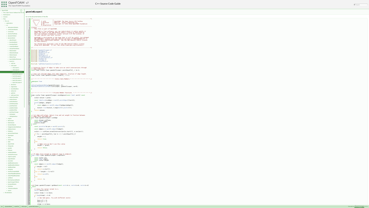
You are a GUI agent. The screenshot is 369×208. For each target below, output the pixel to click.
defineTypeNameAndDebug (39, 85)
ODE (9, 142)
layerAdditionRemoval (15, 59)
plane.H (41, 54)
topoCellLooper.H (17, 82)
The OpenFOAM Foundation (19, 6)
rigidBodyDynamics (13, 163)
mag (38, 195)
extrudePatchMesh (14, 48)
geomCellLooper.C (17, 72)
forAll (36, 102)
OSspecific (10, 146)
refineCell (13, 91)
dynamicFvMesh (12, 36)
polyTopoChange (13, 112)
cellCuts (13, 63)
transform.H (43, 61)
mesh (9, 137)
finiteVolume (11, 122)
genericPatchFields (13, 133)
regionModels (11, 158)
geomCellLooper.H (17, 74)
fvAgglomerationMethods (14, 127)
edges (57, 105)
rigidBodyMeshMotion (13, 165)
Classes (5, 17)
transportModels (12, 184)
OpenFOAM (16, 2)
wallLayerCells (15, 95)
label (73, 95)
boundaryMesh (13, 42)
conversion (11, 31)
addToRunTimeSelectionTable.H (49, 64)
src (7, 25)
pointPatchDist (13, 106)
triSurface (10, 186)
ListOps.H (42, 60)
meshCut (11, 61)
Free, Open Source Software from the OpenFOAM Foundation (19, 12)
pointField (43, 126)
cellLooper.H (15, 69)
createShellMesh (13, 46)
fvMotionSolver (12, 129)
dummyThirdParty (12, 33)
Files (4, 19)
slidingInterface (13, 116)
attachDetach (12, 40)
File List (7, 21)
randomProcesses (12, 154)
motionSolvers (13, 99)
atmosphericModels (13, 27)
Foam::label (35, 155)
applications (9, 23)
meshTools (11, 139)
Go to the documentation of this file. (37, 16)
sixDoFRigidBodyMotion (14, 173)
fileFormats (11, 120)
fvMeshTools (12, 57)
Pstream (10, 150)
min (45, 107)
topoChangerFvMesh (13, 182)
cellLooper (14, 65)
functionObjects (12, 125)
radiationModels (12, 152)
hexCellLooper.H (16, 78)
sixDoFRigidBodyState (14, 175)
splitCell (13, 93)
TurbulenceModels (13, 188)
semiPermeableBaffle (13, 171)
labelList (42, 100)
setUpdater (12, 114)
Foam (40, 81)
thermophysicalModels (14, 180)
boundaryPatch (13, 44)
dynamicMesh (11, 38)
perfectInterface (13, 101)
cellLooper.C (15, 67)
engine (10, 118)
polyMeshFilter (13, 110)
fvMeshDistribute (13, 53)
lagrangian (11, 135)
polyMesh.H (43, 51)
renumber (10, 161)
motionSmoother (13, 97)
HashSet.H (42, 59)
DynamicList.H (44, 52)
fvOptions (10, 131)
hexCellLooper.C (16, 76)
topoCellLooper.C (17, 80)
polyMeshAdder (13, 108)
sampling (10, 169)
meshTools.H (43, 55)
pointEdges (63, 100)
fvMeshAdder (12, 50)
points (66, 107)
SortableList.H (44, 56)
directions (13, 84)
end (45, 174)
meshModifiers (15, 89)
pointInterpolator (13, 103)
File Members (8, 192)
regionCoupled (12, 156)
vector (65, 185)
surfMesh (10, 178)
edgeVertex (14, 86)
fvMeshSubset (13, 55)
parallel (10, 148)
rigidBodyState (12, 167)
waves (9, 190)
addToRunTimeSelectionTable (41, 86)
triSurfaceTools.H (45, 57)
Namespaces (6, 14)
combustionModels (13, 29)
